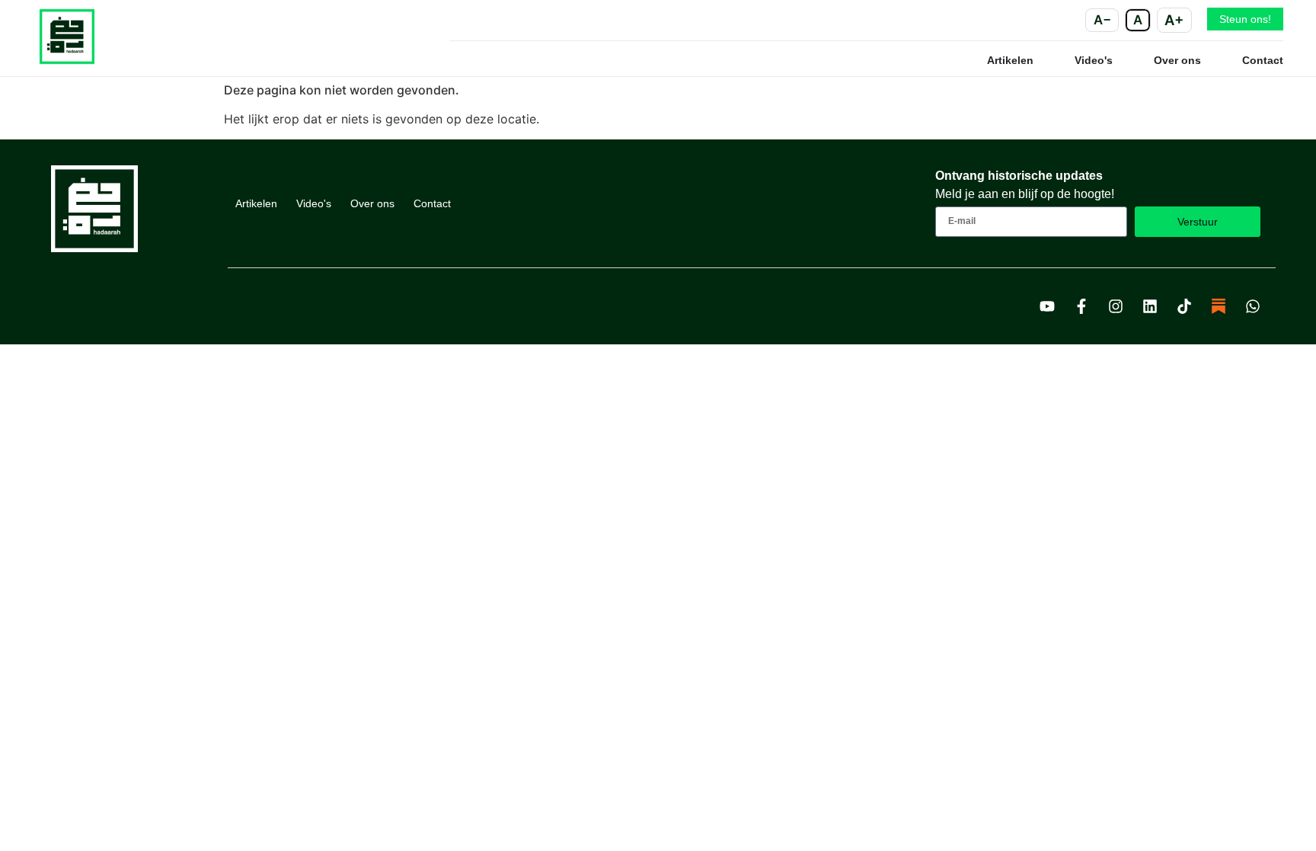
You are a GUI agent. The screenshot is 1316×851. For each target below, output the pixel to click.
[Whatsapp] (1253, 306)
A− (1102, 19)
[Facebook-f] (1081, 306)
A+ (1173, 19)
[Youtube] (1047, 306)
